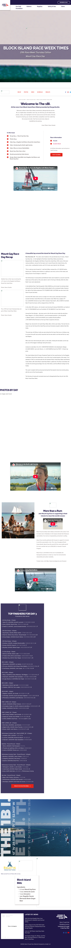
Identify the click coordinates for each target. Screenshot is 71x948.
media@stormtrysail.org (35, 121)
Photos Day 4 (13, 139)
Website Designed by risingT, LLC (42, 944)
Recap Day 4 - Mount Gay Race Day (19, 136)
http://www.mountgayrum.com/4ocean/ (56, 561)
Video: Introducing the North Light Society (21, 145)
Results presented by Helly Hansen (19, 154)
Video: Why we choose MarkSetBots (19, 148)
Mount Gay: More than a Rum (17, 151)
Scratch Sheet (57, 143)
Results (55, 140)
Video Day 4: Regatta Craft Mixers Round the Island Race (25, 142)
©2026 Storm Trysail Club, (27, 944)
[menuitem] (18, 7)
